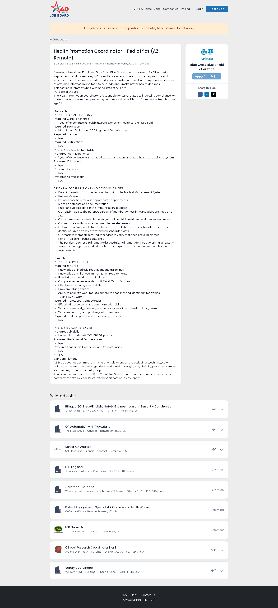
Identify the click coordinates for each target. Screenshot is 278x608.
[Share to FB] (200, 94)
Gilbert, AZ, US (134, 491)
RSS (125, 595)
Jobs (157, 8)
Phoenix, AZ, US (129, 410)
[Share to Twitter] (213, 94)
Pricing (185, 8)
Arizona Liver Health (76, 551)
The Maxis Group (74, 430)
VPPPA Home (143, 8)
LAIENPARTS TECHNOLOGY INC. (84, 410)
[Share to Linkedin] (206, 94)
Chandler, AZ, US (113, 551)
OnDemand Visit (74, 511)
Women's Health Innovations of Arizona (87, 491)
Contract (92, 430)
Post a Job (217, 8)
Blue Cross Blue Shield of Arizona (72, 63)
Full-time (99, 63)
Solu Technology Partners (79, 451)
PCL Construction (75, 531)
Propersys (71, 471)
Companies (170, 8)
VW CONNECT (73, 571)
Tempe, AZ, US (118, 451)
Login (199, 8)
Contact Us (148, 595)
